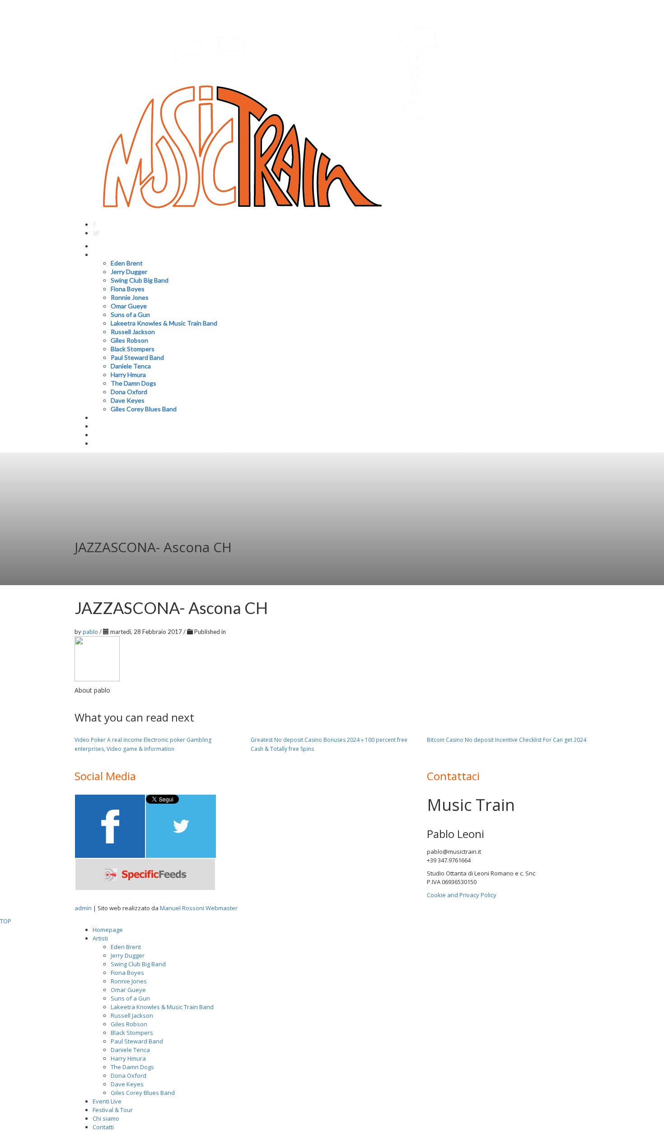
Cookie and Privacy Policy (461, 895)
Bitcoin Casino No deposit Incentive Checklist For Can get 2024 (506, 740)
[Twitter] (96, 233)
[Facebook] (94, 225)
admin (83, 908)
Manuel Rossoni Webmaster (199, 908)
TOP (5, 921)
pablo (91, 631)
